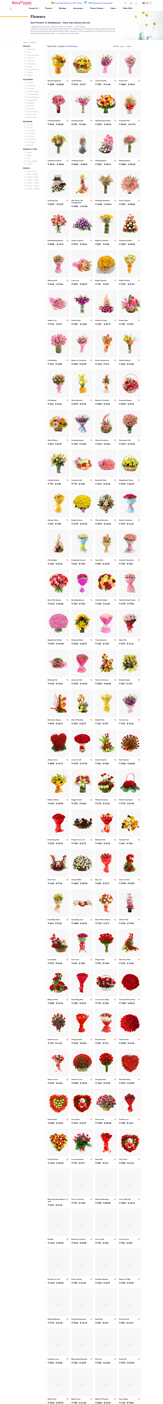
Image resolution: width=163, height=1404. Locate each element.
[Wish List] (125, 3)
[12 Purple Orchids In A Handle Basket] (82, 233)
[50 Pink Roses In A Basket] (59, 1272)
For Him (30, 128)
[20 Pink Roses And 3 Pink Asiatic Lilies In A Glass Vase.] (130, 113)
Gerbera (30, 72)
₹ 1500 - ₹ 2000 (32, 180)
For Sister (30, 136)
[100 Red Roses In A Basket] (106, 1112)
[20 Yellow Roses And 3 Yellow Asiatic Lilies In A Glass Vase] (82, 633)
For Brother (31, 139)
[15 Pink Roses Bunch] (59, 273)
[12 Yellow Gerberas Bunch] (106, 273)
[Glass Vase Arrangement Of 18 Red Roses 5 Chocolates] (59, 1192)
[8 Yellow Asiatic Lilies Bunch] (59, 792)
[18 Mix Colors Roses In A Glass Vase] (106, 593)
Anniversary (78, 8)
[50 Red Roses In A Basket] (130, 752)
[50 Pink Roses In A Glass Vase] (130, 433)
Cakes (113, 8)
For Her (29, 125)
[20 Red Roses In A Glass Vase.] (82, 1272)
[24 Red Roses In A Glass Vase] (106, 1072)
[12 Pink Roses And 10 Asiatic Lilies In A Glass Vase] (59, 233)
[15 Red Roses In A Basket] (106, 752)
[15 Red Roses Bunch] (82, 1152)
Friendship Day (32, 94)
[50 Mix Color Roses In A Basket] (106, 672)
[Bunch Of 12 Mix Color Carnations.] (82, 473)
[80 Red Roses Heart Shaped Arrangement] (130, 1192)
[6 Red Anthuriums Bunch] (106, 353)
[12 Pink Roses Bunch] (59, 393)
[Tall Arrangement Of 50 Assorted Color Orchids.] (82, 153)
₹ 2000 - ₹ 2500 (33, 183)
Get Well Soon (32, 100)
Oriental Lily (31, 64)
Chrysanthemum (33, 70)
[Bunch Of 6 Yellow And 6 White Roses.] (130, 832)
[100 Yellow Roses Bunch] (82, 513)
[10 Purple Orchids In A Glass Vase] (82, 313)
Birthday (62, 8)
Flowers (48, 8)
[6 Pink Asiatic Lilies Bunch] (106, 1352)
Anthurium (31, 49)
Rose (28, 52)
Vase (28, 158)
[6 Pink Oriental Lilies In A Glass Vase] (106, 193)
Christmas (31, 89)
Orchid (29, 67)
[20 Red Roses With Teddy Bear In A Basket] (59, 952)
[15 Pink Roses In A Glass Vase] (59, 353)
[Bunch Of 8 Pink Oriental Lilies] (130, 193)
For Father (31, 133)
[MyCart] (137, 3)
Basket (29, 155)
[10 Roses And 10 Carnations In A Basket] (130, 313)
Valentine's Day (32, 112)
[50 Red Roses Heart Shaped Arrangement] (59, 1232)
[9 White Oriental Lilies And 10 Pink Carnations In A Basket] (82, 912)
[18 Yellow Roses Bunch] (130, 672)
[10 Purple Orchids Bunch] (106, 73)
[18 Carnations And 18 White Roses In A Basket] (130, 233)
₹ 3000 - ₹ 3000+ (33, 189)
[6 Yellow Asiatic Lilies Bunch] (59, 1312)
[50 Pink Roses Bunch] (82, 672)
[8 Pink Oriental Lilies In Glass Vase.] (82, 1312)
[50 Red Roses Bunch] (130, 1032)
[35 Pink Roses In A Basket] (59, 193)
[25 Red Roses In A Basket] (130, 952)
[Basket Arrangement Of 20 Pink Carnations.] (82, 1352)
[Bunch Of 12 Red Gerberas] (106, 1312)
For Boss (30, 145)
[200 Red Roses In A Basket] (82, 1072)
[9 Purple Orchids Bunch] (130, 712)
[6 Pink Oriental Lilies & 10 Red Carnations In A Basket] (130, 393)
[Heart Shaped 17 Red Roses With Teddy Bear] (82, 1112)
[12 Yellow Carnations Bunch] (106, 712)
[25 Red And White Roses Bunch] (106, 912)
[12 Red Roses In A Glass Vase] (106, 952)
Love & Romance (33, 97)
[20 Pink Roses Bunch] (82, 593)
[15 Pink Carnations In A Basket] (106, 433)
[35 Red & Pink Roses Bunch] (59, 593)
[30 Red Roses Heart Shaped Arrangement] (82, 1232)
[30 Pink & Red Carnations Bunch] (59, 1352)
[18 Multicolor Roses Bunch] (106, 832)
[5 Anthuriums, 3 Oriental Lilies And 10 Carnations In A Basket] (106, 153)
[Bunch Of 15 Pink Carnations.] (130, 513)
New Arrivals (31, 115)
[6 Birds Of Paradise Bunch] (106, 393)
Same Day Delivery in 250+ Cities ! (69, 3)
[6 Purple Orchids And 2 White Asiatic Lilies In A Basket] (130, 1272)
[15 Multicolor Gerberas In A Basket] (59, 433)
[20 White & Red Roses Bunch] (59, 1072)
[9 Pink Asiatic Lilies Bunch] (130, 73)
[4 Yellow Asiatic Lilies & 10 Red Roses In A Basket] (82, 73)
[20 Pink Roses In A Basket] (59, 553)
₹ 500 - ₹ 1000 (32, 174)
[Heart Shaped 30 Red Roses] (130, 1072)
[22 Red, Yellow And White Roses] (130, 1392)
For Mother (31, 131)
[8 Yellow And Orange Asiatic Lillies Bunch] (59, 73)
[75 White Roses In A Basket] (82, 872)
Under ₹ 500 (31, 171)
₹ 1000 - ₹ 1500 (32, 177)
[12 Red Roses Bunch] (106, 872)
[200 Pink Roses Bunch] (59, 633)
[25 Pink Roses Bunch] (59, 313)
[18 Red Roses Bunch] (106, 1032)
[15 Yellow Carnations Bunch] (130, 273)
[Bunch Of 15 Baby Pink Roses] (130, 633)
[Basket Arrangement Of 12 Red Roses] (106, 992)
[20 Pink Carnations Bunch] (106, 473)
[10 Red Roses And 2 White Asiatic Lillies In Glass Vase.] (82, 792)
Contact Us (33, 8)
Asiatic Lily (31, 58)
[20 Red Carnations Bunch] (82, 1032)
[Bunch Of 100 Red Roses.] (82, 752)
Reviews (72, 46)
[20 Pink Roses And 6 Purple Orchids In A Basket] (106, 313)
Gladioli (29, 75)
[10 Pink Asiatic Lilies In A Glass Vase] (59, 113)
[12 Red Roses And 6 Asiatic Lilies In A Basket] (59, 1392)
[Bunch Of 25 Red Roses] (82, 992)
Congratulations (33, 91)
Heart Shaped (32, 161)
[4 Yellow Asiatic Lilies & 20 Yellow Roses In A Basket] (82, 393)
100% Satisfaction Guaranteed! (100, 3)
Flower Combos (97, 8)
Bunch (29, 152)
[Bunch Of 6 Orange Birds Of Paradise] (106, 553)
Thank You (31, 109)
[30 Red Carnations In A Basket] (130, 792)
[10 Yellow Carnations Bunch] (82, 553)
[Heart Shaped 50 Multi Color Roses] (59, 1152)
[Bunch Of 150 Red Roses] (130, 992)
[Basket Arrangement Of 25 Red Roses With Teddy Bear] (59, 872)
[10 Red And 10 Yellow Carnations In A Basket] (106, 792)
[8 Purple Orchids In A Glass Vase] (82, 113)
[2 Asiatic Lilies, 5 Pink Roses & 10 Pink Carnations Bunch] (82, 273)
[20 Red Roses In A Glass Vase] (59, 1032)
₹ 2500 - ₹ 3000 (33, 186)
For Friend (31, 142)
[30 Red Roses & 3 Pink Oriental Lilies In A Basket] (106, 1192)
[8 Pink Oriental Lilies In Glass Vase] (130, 153)
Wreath (29, 164)
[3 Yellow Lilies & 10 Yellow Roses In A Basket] (130, 473)
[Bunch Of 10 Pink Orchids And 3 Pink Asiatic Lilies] (82, 353)
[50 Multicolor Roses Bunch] (106, 113)
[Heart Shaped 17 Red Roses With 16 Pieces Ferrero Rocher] (59, 1112)
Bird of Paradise (33, 55)
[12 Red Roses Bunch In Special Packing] (130, 1232)
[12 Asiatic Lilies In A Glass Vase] (106, 513)
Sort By (122, 46)
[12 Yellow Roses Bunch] (59, 912)
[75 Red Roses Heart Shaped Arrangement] (59, 752)
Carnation (30, 61)
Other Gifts (128, 8)
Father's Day (31, 117)
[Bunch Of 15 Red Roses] (106, 1232)
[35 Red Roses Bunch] (59, 832)
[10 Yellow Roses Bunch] (59, 513)
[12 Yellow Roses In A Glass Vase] (59, 473)
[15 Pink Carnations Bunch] (130, 553)
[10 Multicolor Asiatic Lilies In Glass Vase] (59, 153)
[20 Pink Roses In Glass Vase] (130, 912)
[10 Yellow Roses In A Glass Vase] (106, 233)
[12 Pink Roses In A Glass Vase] (130, 1312)
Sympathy (31, 103)
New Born (30, 106)
